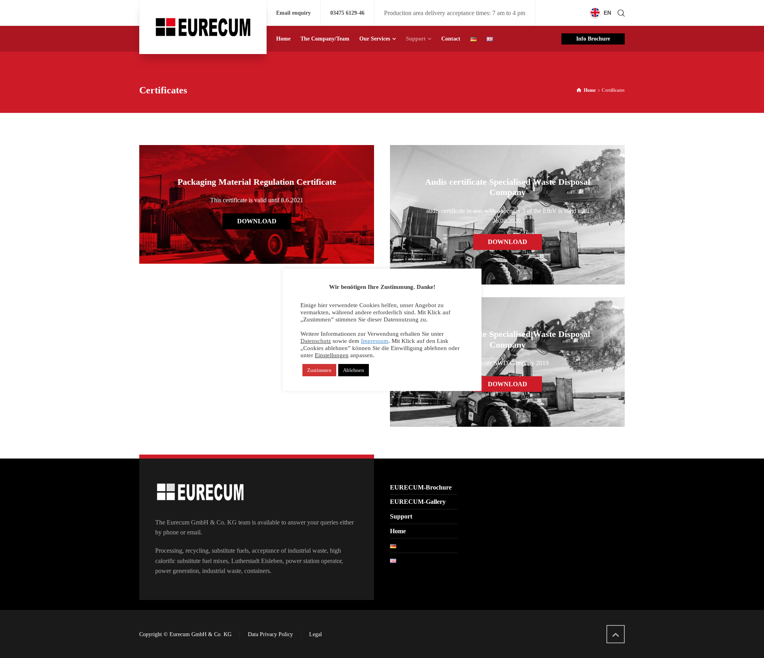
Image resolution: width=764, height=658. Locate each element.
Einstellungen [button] (332, 355)
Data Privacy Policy (270, 634)
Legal (315, 634)
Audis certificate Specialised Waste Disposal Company (507, 187)
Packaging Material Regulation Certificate (256, 182)
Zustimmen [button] (319, 370)
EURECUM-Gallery (418, 501)
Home (398, 531)
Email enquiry (293, 13)
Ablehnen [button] (353, 370)
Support (401, 516)
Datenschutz (315, 341)
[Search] (619, 13)
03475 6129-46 (347, 13)
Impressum (374, 341)
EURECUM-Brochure (421, 487)
